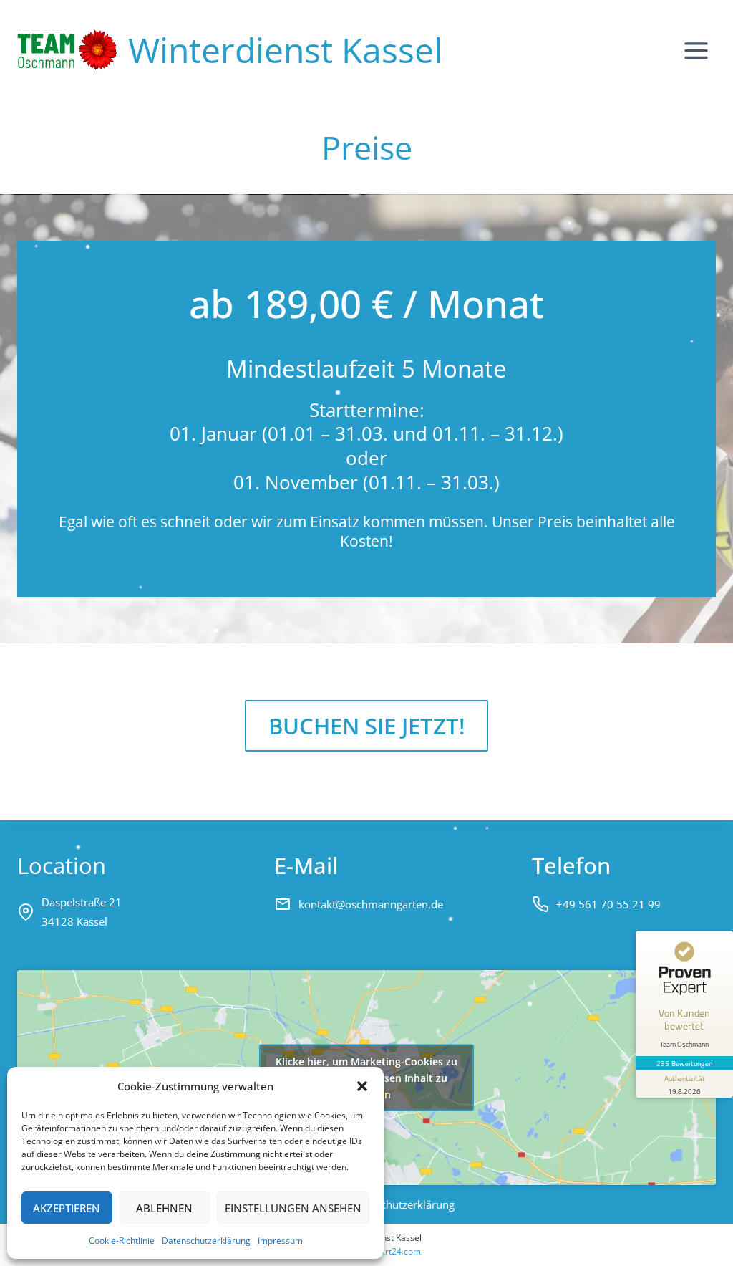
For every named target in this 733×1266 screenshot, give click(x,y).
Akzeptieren (66, 1208)
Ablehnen (164, 1208)
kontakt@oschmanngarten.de (370, 904)
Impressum (280, 1240)
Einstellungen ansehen (293, 1208)
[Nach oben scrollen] (684, 1246)
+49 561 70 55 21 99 (608, 904)
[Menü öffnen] (696, 50)
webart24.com (392, 1251)
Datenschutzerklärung (206, 1240)
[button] (362, 1086)
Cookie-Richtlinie (122, 1240)
